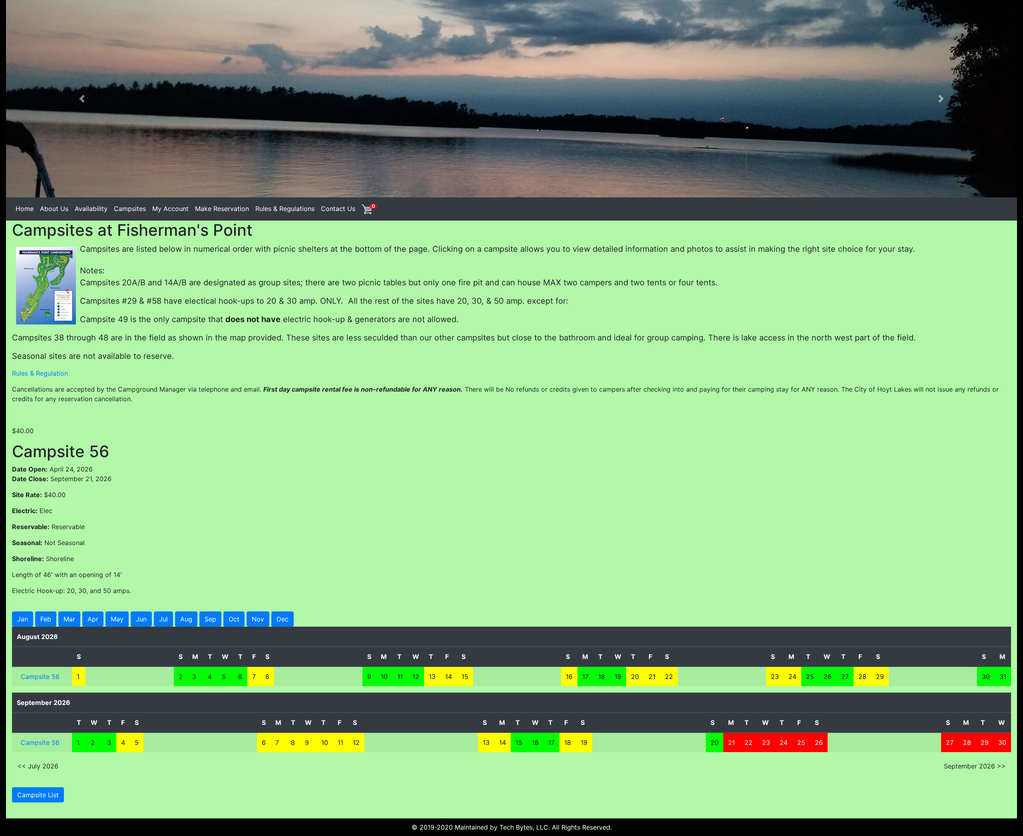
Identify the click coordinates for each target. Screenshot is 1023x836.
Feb (45, 619)
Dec (283, 619)
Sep (210, 619)
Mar (69, 619)
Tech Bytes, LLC (524, 827)
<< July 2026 (37, 766)
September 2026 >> (975, 766)
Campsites (130, 209)
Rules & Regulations (284, 209)
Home (25, 209)
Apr (93, 619)
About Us (54, 209)
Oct (234, 619)
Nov (258, 619)
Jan (22, 619)
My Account (170, 209)
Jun (141, 619)
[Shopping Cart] (367, 209)
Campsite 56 (40, 677)
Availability (91, 209)
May (117, 619)
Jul (163, 619)
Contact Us (338, 209)
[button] (82, 98)
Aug (186, 619)
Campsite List (38, 795)
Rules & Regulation (40, 373)
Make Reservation (222, 209)
